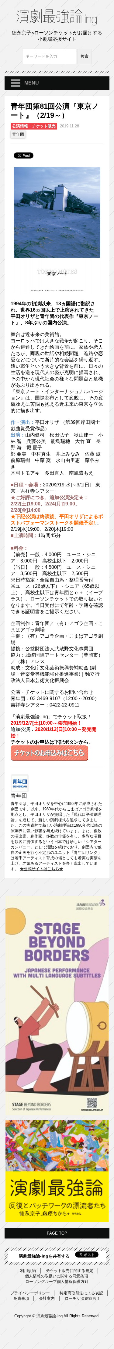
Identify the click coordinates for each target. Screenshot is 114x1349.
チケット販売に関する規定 (69, 1270)
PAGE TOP (57, 1233)
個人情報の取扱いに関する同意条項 (56, 1276)
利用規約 (28, 1270)
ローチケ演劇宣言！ (82, 1298)
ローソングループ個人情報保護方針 (56, 1281)
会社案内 (47, 1298)
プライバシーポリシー (30, 1293)
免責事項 (21, 1298)
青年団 (18, 134)
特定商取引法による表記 (81, 1293)
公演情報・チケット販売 (34, 126)
